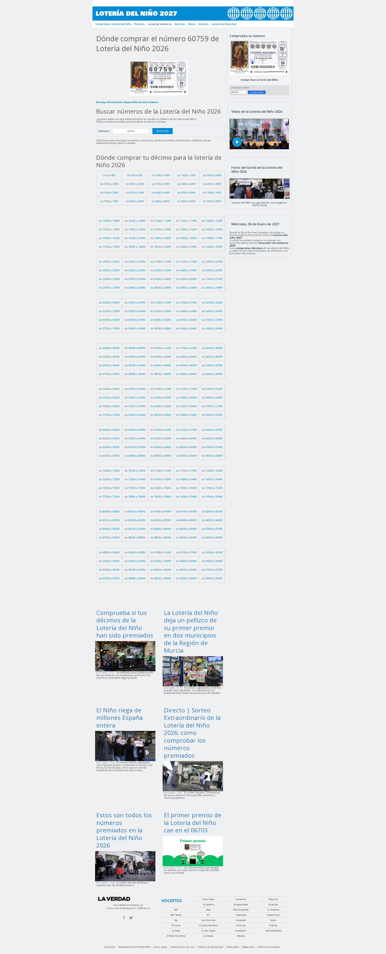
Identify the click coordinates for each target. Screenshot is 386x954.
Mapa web (248, 947)
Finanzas (240, 925)
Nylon (273, 920)
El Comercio (208, 904)
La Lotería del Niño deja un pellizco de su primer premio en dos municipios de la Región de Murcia (191, 631)
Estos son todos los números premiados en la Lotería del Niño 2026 (124, 830)
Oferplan (241, 936)
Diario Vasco (208, 899)
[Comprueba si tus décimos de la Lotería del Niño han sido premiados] (126, 656)
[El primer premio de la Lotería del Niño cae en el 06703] (194, 851)
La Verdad (114, 899)
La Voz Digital (208, 931)
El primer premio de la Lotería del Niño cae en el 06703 (192, 822)
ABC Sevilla (176, 915)
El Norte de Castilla (176, 936)
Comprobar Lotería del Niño (259, 80)
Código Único (273, 915)
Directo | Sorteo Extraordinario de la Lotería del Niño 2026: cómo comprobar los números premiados (192, 732)
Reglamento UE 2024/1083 (134, 947)
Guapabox (241, 920)
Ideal (208, 910)
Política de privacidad (210, 947)
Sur (208, 915)
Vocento (171, 901)
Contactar (109, 947)
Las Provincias (208, 920)
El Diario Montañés (208, 925)
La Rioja (176, 931)
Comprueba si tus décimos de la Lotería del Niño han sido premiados (124, 623)
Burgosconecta (241, 904)
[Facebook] (124, 917)
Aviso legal (160, 947)
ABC (176, 910)
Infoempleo (241, 915)
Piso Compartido (241, 910)
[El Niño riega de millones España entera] (126, 746)
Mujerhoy (273, 904)
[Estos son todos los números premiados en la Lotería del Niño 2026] (126, 866)
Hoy (176, 920)
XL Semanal (273, 910)
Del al (109, 175)
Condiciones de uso (182, 947)
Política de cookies (269, 947)
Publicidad (232, 947)
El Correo (176, 925)
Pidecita (273, 925)
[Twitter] (131, 917)
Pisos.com (273, 899)
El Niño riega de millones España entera (119, 717)
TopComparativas (273, 931)
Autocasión (240, 931)
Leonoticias (240, 899)
